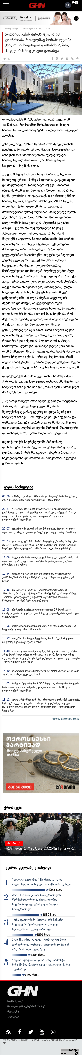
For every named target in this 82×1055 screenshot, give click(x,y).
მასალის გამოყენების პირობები (26, 1006)
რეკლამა (13, 1011)
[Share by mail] (67, 58)
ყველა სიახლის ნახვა (65, 718)
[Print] (77, 58)
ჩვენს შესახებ (15, 1001)
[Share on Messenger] (57, 58)
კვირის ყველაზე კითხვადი (28, 867)
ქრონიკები (13, 807)
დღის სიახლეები (18, 487)
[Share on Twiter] (62, 58)
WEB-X (67, 1039)
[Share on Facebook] (52, 58)
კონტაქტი (13, 1016)
